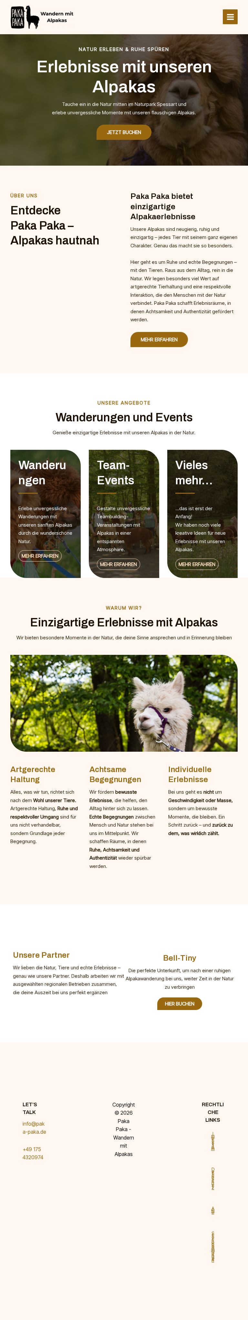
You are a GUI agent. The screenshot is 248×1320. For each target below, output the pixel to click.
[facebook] (122, 1169)
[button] (159, 339)
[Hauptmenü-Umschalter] (230, 16)
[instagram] (122, 1177)
